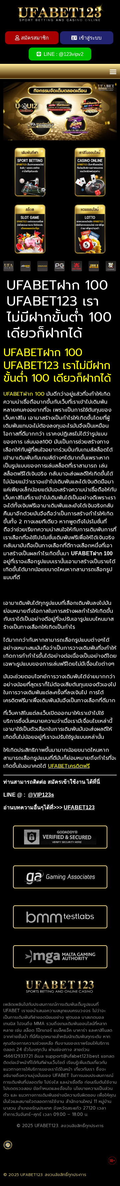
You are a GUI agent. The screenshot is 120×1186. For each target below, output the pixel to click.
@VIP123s (41, 795)
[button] (112, 71)
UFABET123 (79, 807)
